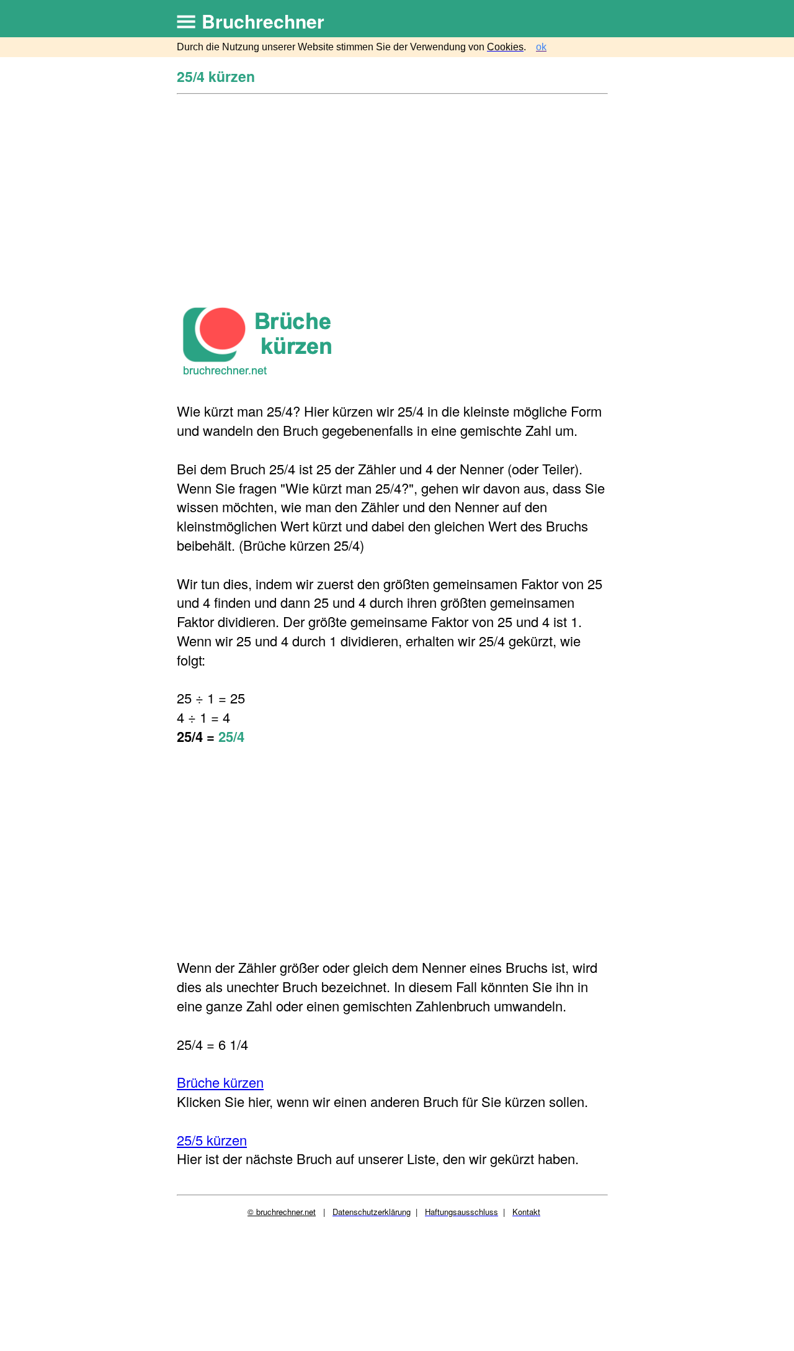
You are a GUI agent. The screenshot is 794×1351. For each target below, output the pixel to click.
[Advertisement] (394, 188)
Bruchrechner (263, 20)
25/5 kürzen (212, 1139)
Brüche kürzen (220, 1081)
